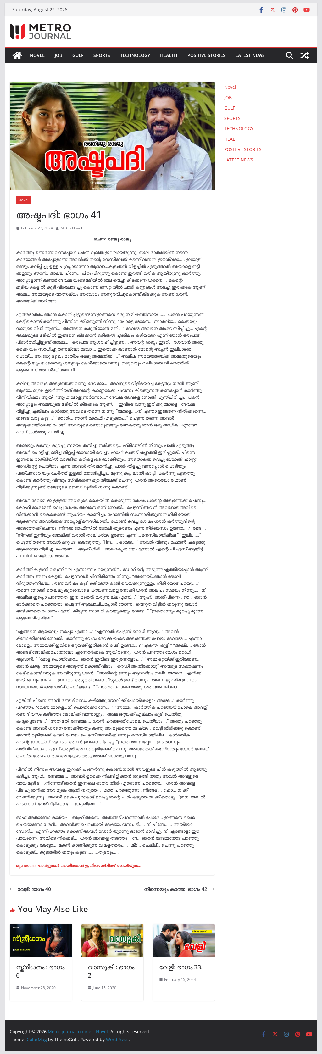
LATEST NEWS (250, 55)
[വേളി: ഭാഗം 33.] (184, 928)
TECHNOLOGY (135, 55)
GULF (77, 55)
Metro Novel (71, 228)
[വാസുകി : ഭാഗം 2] (112, 928)
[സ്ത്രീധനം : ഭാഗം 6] (41, 928)
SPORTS (101, 55)
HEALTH (168, 55)
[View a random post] (304, 55)
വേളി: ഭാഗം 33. (181, 967)
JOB (58, 55)
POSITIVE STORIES (206, 55)
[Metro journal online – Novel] (17, 55)
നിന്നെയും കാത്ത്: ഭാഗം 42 (175, 889)
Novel (37, 55)
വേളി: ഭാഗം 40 (34, 889)
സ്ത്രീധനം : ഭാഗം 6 (40, 971)
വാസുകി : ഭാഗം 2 (111, 971)
